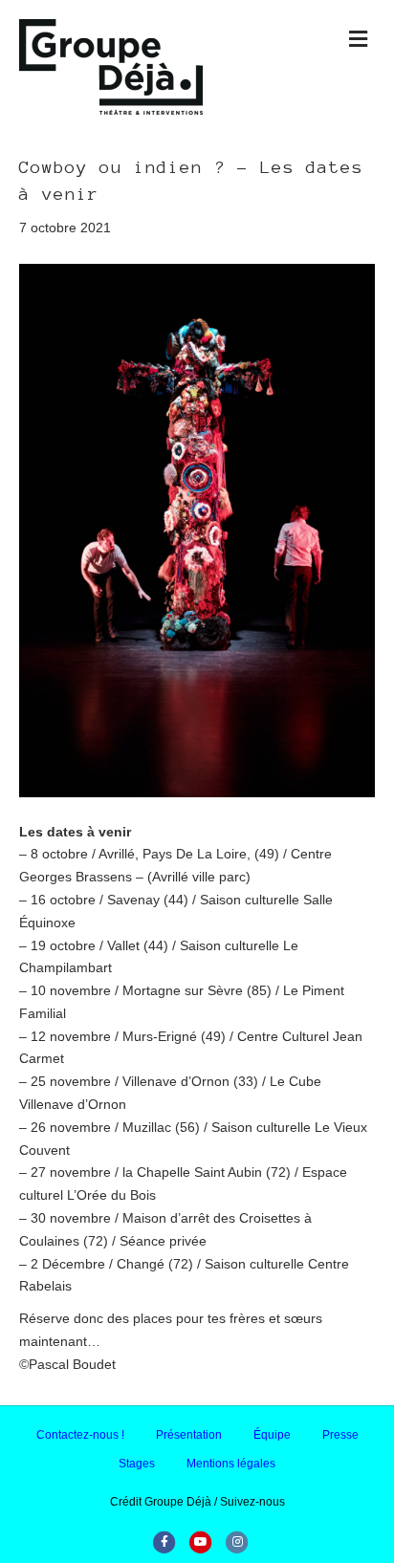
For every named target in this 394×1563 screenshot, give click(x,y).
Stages (137, 1463)
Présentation (189, 1435)
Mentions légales (230, 1463)
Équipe (272, 1435)
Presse (340, 1435)
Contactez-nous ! (80, 1435)
